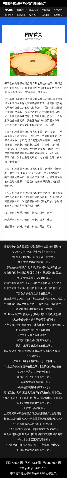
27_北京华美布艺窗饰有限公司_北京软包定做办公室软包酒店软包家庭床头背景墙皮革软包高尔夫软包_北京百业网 (34, 366)
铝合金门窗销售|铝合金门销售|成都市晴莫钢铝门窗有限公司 (34, 434)
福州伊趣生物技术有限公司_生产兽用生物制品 (33, 444)
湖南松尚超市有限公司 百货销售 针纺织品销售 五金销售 (34, 272)
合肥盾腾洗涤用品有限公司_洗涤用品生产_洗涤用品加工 (34, 413)
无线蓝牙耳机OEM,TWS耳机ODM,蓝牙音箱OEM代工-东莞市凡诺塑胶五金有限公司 (34, 298)
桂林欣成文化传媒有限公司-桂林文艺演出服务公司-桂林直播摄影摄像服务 (34, 351)
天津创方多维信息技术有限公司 (33, 293)
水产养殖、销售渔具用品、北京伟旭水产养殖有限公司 (34, 324)
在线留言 (58, 14)
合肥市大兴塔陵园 (33, 408)
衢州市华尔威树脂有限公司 (33, 262)
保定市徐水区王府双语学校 (33, 439)
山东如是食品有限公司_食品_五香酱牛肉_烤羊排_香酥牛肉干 (34, 267)
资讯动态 (9, 14)
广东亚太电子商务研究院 (33, 335)
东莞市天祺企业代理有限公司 (33, 340)
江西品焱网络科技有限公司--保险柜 (33, 309)
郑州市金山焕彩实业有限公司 (33, 377)
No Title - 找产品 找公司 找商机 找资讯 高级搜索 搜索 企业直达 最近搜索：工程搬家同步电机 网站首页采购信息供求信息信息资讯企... (34, 314)
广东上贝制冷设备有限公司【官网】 (33, 361)
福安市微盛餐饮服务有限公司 (33, 403)
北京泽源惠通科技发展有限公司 (33, 330)
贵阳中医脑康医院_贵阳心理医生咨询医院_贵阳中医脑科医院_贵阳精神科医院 (34, 283)
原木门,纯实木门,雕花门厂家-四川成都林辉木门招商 (33, 398)
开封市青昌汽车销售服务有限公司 (33, 424)
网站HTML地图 (52, 462)
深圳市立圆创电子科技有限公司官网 (33, 257)
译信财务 (33, 356)
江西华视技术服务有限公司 (33, 382)
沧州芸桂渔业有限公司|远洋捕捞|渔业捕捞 (33, 429)
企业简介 (21, 9)
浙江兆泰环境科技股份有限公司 (33, 278)
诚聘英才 (33, 14)
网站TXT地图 (33, 462)
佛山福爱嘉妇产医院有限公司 (33, 450)
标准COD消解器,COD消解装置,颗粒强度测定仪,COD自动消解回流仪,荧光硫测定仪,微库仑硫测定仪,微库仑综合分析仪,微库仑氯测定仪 (34, 418)
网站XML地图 (14, 462)
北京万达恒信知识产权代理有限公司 (33, 251)
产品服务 (46, 9)
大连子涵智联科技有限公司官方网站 (33, 319)
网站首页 (9, 9)
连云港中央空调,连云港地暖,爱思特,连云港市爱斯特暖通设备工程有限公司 (34, 246)
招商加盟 (21, 14)
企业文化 (33, 9)
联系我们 (46, 14)
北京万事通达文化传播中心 (33, 371)
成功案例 (58, 9)
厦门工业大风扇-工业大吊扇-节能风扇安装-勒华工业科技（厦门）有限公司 (34, 392)
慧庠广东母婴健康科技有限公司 (33, 345)
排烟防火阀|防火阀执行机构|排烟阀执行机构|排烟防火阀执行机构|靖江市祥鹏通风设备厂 (34, 288)
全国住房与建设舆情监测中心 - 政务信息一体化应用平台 (34, 304)
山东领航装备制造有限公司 (33, 387)
